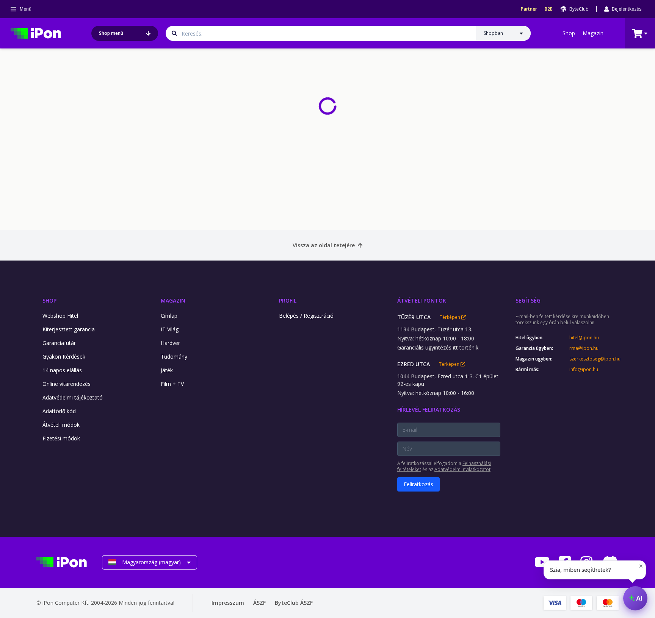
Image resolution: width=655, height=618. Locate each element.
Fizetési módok (61, 438)
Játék (167, 370)
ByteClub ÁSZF (294, 602)
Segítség (528, 300)
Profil (287, 300)
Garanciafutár (59, 342)
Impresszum (228, 602)
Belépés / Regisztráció (306, 315)
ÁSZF (259, 602)
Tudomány (174, 356)
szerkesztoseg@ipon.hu (594, 359)
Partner (529, 9)
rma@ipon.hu (584, 348)
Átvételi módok (61, 424)
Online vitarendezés (66, 383)
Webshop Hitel (60, 315)
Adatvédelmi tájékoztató (72, 397)
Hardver (170, 342)
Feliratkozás (418, 484)
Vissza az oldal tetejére (324, 245)
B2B (549, 9)
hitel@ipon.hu (584, 338)
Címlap (169, 315)
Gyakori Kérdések (63, 356)
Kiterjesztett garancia (68, 329)
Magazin (593, 33)
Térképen (450, 317)
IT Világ (170, 329)
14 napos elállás (62, 370)
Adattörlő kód (59, 411)
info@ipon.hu (583, 370)
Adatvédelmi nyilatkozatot (462, 469)
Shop (569, 33)
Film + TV (172, 383)
